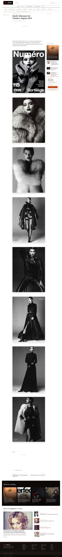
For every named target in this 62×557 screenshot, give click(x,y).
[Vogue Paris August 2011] (36, 527)
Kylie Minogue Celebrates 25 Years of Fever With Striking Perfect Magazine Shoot (24, 500)
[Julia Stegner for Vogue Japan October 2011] (36, 514)
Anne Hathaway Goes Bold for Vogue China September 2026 (36, 500)
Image (13, 451)
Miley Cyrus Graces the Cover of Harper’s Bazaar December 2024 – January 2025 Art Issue (9, 500)
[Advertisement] (29, 33)
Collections (49, 9)
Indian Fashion (37, 6)
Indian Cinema (43, 548)
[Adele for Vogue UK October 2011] (36, 520)
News (32, 546)
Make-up (38, 9)
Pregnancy (52, 549)
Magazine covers (18, 470)
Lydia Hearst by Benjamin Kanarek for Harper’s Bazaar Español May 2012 (14, 531)
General (52, 546)
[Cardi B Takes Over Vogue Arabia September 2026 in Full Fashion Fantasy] (52, 495)
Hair (34, 9)
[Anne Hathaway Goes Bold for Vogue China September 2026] (38, 495)
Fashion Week (43, 549)
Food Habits (52, 547)
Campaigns (25, 9)
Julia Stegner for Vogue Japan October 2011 (49, 514)
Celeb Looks (19, 9)
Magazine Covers (12, 9)
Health (43, 6)
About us (5, 553)
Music (32, 549)
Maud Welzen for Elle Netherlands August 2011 (47, 534)
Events (33, 547)
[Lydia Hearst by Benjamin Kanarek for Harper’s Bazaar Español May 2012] (18, 521)
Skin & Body (44, 9)
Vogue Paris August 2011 (45, 527)
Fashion (22, 6)
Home (18, 6)
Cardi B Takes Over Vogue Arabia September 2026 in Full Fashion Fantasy (51, 500)
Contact (10, 553)
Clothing (30, 9)
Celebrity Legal (34, 548)
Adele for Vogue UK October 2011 (47, 521)
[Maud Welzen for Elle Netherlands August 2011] (36, 534)
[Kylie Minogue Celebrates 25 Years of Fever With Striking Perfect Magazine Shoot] (24, 495)
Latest (5, 9)
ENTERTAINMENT (29, 6)
